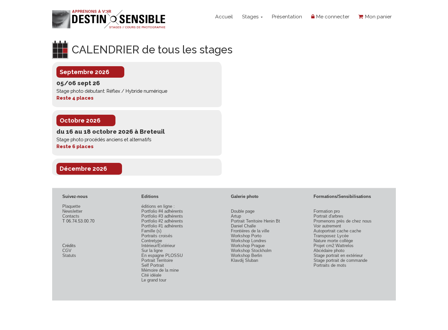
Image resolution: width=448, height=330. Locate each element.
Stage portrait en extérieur (338, 255)
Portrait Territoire (157, 260)
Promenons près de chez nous (343, 221)
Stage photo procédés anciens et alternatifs (103, 139)
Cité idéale (151, 275)
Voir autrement (327, 225)
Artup (236, 216)
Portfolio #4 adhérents (162, 211)
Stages (251, 16)
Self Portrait (152, 265)
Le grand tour (153, 280)
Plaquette (71, 206)
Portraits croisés (157, 235)
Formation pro (327, 211)
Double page (243, 211)
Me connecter (332, 16)
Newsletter (72, 211)
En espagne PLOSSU (162, 255)
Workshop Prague (248, 245)
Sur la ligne (152, 250)
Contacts (70, 216)
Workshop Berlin (246, 255)
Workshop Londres (248, 240)
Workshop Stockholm (251, 250)
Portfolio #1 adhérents (162, 225)
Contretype (151, 240)
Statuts (69, 255)
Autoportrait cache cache (337, 230)
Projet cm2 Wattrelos (334, 245)
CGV (66, 250)
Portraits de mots (330, 265)
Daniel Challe (243, 225)
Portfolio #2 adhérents (162, 221)
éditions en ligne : (158, 206)
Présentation (287, 16)
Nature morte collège (333, 240)
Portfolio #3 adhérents (162, 216)
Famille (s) (151, 230)
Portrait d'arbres (328, 216)
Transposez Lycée (331, 235)
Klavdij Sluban (244, 260)
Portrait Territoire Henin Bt (255, 221)
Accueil (224, 16)
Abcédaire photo (329, 250)
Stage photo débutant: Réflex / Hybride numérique (111, 91)
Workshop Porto (246, 235)
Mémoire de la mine (160, 270)
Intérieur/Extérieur (158, 245)
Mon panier (377, 16)
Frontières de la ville (250, 230)
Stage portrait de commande (340, 260)
